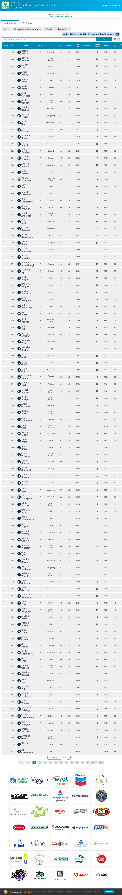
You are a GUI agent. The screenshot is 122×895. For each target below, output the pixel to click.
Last (100, 762)
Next (93, 762)
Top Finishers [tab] (27, 23)
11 (88, 762)
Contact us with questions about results (60, 16)
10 (82, 762)
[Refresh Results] (118, 39)
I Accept (109, 892)
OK (117, 34)
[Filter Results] (115, 39)
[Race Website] (6, 5)
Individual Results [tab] (10, 23)
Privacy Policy (27, 892)
